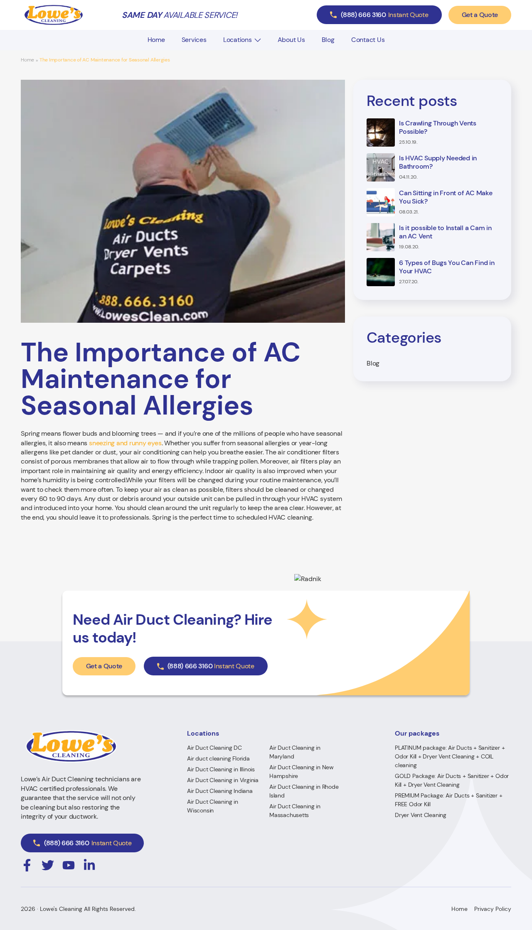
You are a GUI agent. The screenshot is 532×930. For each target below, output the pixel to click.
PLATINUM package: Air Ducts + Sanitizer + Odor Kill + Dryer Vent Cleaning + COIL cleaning (450, 756)
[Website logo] (53, 15)
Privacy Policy (492, 909)
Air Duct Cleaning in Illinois (221, 769)
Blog (328, 39)
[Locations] (257, 40)
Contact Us (368, 39)
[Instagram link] (27, 865)
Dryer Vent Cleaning (420, 815)
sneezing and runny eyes (125, 443)
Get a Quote (480, 14)
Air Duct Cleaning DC (214, 747)
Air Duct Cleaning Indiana (220, 791)
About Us (291, 39)
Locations (237, 39)
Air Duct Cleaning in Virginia (223, 780)
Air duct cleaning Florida (218, 758)
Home (156, 39)
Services (194, 39)
